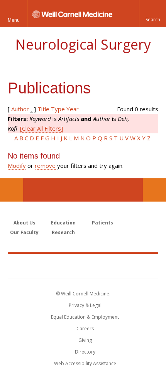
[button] (152, 13)
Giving (85, 340)
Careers (85, 328)
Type (58, 109)
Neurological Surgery (83, 44)
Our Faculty (24, 232)
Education (63, 222)
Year (72, 109)
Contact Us (154, 190)
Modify (17, 165)
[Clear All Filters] (41, 128)
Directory (85, 351)
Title (43, 109)
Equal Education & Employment (85, 317)
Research (63, 232)
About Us (25, 222)
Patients (102, 222)
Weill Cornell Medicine (83, 265)
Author (20, 109)
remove (45, 165)
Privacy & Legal (85, 305)
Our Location (11, 190)
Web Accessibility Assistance (85, 363)
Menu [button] (14, 20)
